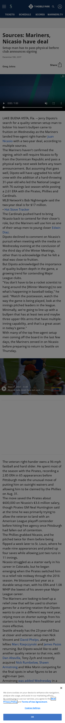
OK (32, 717)
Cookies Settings (32, 708)
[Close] (61, 687)
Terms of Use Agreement (24, 702)
